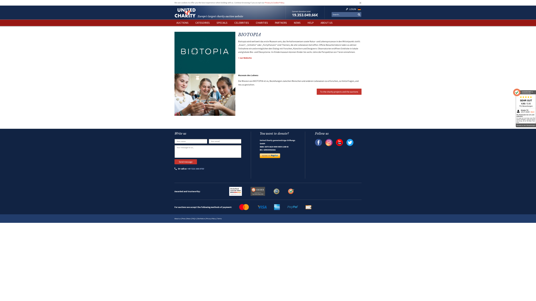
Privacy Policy (211, 219)
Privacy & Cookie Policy (274, 2)
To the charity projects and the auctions (339, 91)
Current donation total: (301, 11)
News (189, 219)
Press (184, 219)
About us (177, 219)
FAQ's (194, 219)
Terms (219, 219)
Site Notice (201, 219)
